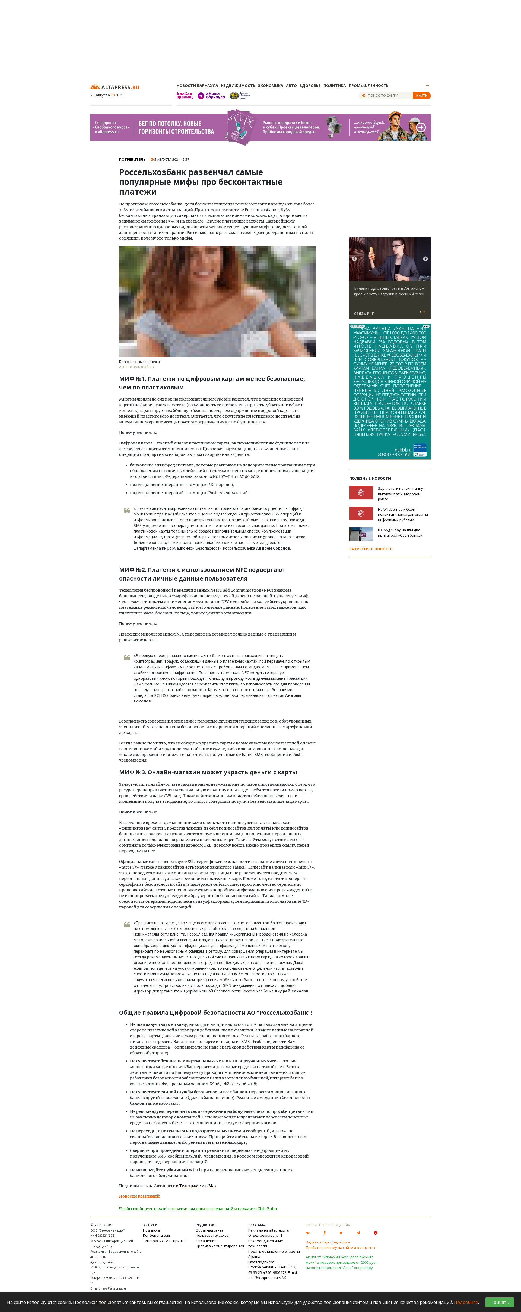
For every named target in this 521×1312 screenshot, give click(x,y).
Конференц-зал (156, 1235)
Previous (354, 259)
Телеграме (190, 1185)
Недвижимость (238, 85)
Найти (422, 95)
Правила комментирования (220, 1245)
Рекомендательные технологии (265, 1243)
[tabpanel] (390, 280)
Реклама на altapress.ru (268, 1230)
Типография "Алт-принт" (164, 1240)
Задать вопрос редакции (328, 1242)
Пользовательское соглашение (212, 1238)
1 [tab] (420, 312)
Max (212, 1185)
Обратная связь (210, 1230)
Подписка (151, 1230)
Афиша (254, 1256)
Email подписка (261, 1261)
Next (425, 259)
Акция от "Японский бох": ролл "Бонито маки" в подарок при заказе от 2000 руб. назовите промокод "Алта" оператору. (341, 1262)
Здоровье (310, 85)
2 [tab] (424, 312)
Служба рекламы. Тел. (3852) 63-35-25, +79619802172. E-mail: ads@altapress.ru (273, 1272)
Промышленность (369, 85)
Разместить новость (371, 548)
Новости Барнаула (197, 85)
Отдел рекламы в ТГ (265, 1235)
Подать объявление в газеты (274, 1251)
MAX (282, 1277)
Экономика (270, 85)
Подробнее (466, 1302)
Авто (291, 85)
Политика (334, 85)
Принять (499, 1302)
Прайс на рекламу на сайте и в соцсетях (340, 1247)
